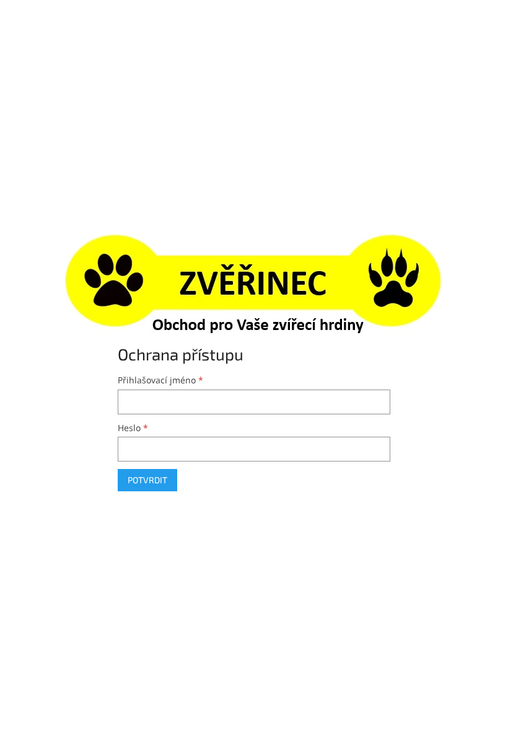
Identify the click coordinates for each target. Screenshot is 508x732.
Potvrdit (147, 480)
